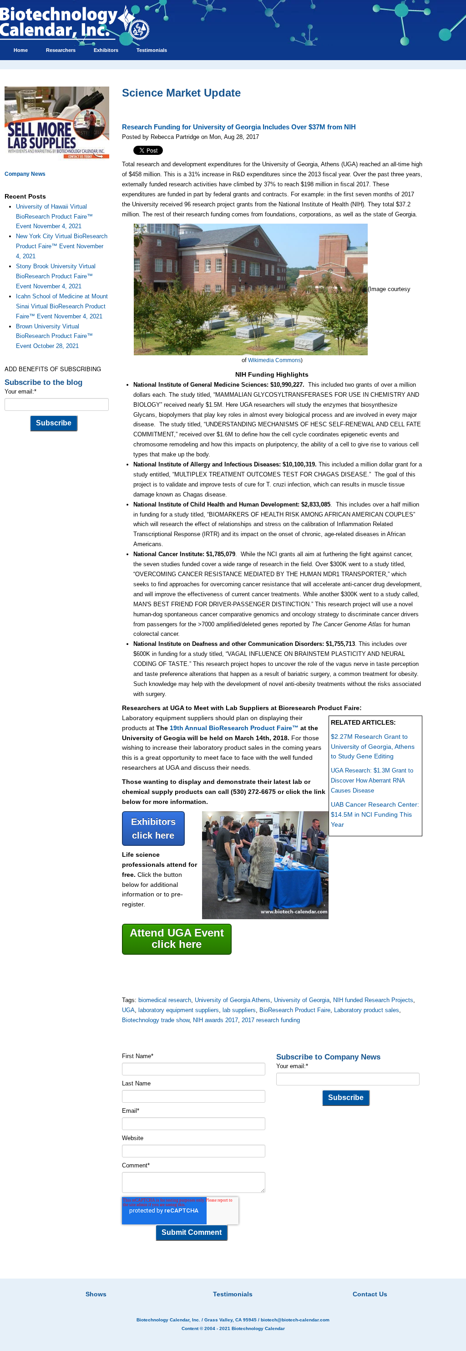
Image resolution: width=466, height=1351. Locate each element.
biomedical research (164, 1000)
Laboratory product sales (366, 1010)
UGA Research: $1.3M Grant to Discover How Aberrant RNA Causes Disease (372, 780)
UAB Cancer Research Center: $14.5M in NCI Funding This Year (375, 814)
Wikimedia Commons (274, 360)
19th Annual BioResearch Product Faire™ (234, 728)
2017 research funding (271, 1020)
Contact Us (370, 1294)
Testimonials (233, 1294)
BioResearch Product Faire (294, 1010)
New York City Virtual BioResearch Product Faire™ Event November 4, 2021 (61, 246)
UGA (128, 1010)
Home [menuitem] (21, 50)
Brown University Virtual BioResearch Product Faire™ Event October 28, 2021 (54, 336)
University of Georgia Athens (232, 1000)
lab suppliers (239, 1010)
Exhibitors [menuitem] (106, 50)
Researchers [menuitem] (61, 50)
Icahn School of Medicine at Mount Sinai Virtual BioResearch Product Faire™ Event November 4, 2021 (62, 306)
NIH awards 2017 (215, 1020)
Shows (96, 1294)
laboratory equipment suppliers (178, 1010)
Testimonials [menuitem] (152, 50)
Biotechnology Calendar (258, 1328)
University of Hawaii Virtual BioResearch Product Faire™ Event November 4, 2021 (54, 216)
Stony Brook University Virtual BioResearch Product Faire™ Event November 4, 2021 (56, 276)
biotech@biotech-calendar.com (295, 1319)
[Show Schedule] (185, 1282)
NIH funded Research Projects (373, 1000)
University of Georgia (301, 1000)
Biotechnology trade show (155, 1020)
